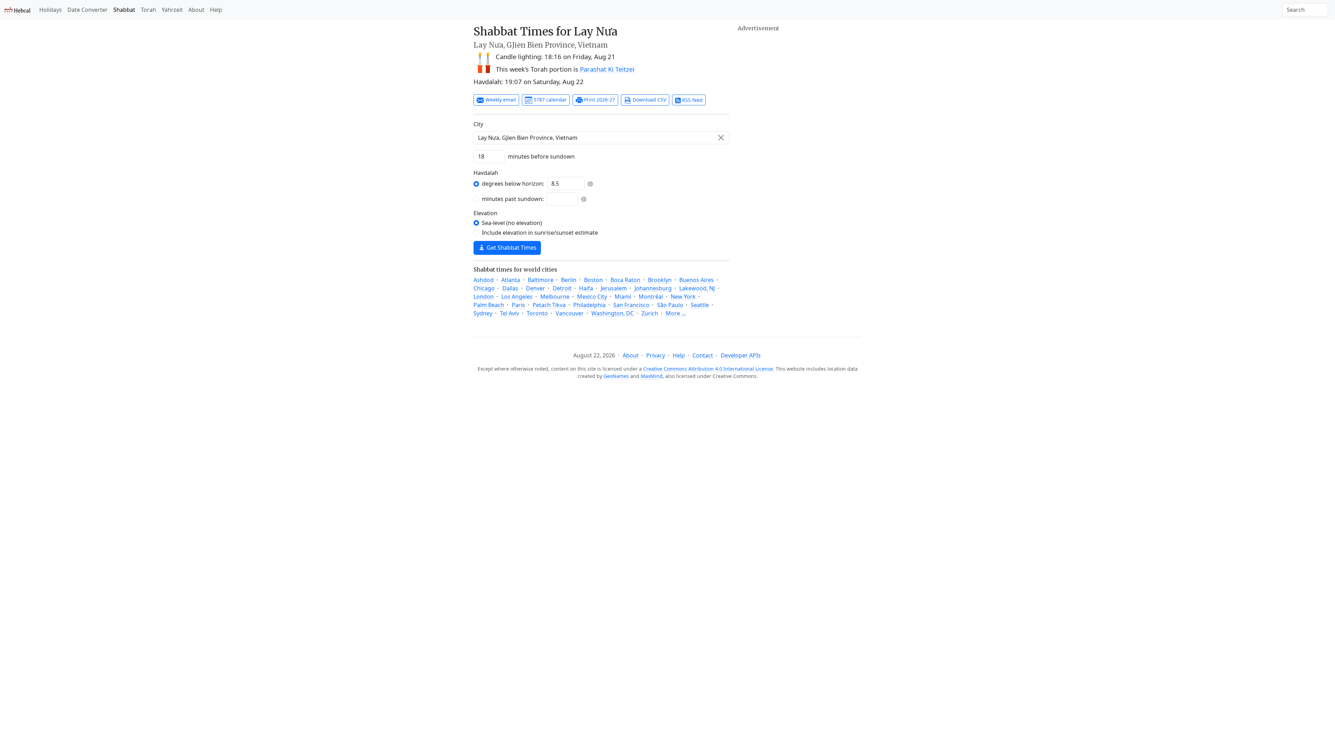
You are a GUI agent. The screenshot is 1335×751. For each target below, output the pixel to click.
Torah (148, 10)
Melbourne (554, 296)
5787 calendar (549, 99)
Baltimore (540, 280)
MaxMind (652, 376)
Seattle (700, 305)
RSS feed (692, 100)
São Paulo (670, 305)
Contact (703, 355)
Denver (535, 288)
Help (216, 10)
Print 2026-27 (599, 99)
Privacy (655, 355)
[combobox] (601, 137)
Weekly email (500, 99)
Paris (518, 305)
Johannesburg (653, 288)
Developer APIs (741, 355)
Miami (623, 296)
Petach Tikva (549, 305)
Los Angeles (517, 296)
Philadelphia (589, 305)
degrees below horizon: (513, 183)
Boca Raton (625, 280)
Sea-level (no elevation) (512, 223)
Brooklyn (660, 280)
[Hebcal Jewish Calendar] (17, 10)
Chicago (484, 288)
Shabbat (124, 10)
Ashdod (484, 280)
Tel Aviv (509, 313)
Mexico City (592, 296)
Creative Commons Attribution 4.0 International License (708, 368)
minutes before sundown (541, 156)
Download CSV (648, 99)
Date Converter (87, 10)
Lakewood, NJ (697, 288)
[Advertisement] (799, 81)
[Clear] (721, 138)
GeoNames (616, 376)
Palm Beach (489, 305)
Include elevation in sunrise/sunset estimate (540, 232)
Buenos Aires (696, 280)
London (484, 296)
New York (683, 296)
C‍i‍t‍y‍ (478, 124)
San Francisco (631, 305)
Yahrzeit (172, 10)
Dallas (510, 288)
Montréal (651, 296)
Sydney (483, 313)
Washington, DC (612, 313)
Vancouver (570, 313)
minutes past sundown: (513, 199)
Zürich (649, 313)
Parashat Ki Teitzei (607, 69)
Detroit (562, 288)
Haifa (586, 288)
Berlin (568, 280)
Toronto (537, 313)
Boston (593, 280)
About (196, 10)
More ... (676, 313)
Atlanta (510, 280)
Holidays (50, 10)
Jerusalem (614, 288)
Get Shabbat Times (510, 247)
